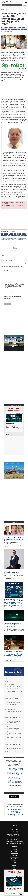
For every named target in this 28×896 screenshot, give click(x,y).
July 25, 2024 (14, 815)
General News (14, 858)
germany (24, 238)
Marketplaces (14, 860)
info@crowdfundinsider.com (15, 839)
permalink (21, 239)
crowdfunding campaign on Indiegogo (16, 54)
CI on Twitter (14, 846)
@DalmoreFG (11, 809)
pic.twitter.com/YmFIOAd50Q (14, 813)
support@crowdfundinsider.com (16, 841)
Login (25, 255)
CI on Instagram (14, 851)
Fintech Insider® (14, 829)
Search (24, 5)
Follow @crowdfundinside (14, 291)
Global (14, 867)
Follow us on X (14, 796)
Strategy (14, 864)
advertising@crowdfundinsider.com (17, 843)
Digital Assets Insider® (14, 832)
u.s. (11, 239)
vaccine (13, 239)
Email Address (7, 298)
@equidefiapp (14, 811)
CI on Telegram (14, 853)
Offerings (6, 9)
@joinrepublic (18, 809)
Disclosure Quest (14, 831)
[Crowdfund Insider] (6, 2)
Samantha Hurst (14, 31)
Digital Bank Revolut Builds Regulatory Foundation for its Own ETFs (15, 763)
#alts (20, 808)
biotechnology (19, 238)
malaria (3, 239)
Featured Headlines (14, 857)
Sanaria (22, 52)
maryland (5, 239)
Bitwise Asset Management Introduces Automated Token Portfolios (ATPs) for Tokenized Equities (15, 769)
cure (22, 238)
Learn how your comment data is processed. (12, 267)
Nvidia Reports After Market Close (15, 759)
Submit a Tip (10, 205)
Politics (14, 862)
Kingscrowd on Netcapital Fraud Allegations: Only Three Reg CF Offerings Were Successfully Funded (14, 776)
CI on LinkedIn (14, 849)
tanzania (9, 239)
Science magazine (5, 106)
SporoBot (20, 57)
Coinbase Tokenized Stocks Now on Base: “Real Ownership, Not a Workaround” (15, 782)
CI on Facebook (14, 848)
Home (2, 9)
